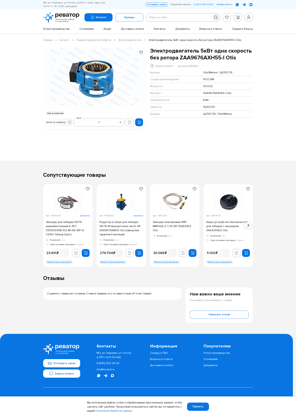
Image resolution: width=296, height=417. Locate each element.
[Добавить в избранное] (141, 52)
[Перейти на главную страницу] (62, 17)
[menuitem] (56, 29)
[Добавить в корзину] (139, 122)
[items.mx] (251, 5)
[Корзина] (238, 17)
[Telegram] (244, 5)
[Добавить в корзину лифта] (129, 122)
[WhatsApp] (237, 5)
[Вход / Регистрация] (249, 17)
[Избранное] (227, 17)
